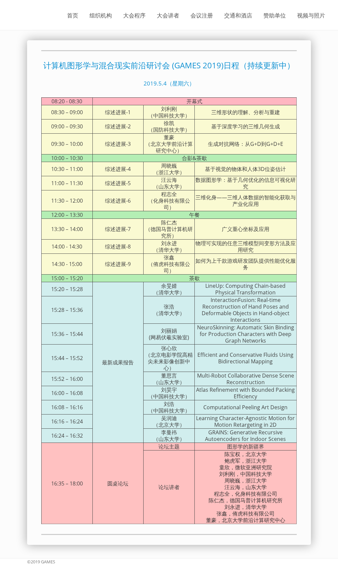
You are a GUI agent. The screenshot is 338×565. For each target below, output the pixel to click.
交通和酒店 (238, 15)
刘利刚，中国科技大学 (245, 474)
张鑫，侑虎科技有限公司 (246, 513)
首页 (72, 15)
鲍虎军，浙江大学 (245, 460)
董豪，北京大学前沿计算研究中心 (245, 520)
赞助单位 (274, 15)
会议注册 (201, 15)
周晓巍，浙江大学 (245, 480)
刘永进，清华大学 (245, 507)
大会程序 (134, 15)
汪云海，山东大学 (245, 487)
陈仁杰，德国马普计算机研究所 (246, 500)
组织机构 (100, 15)
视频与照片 (311, 15)
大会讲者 (168, 15)
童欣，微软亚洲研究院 (245, 467)
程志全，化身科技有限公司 (245, 493)
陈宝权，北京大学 (245, 454)
